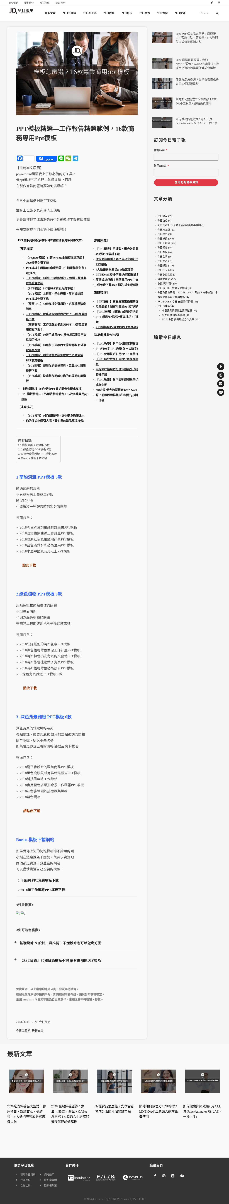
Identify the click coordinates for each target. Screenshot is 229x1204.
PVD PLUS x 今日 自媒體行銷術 (175, 301)
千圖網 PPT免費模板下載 (40, 880)
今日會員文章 (164, 274)
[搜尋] (217, 13)
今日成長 (109, 13)
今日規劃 (162, 265)
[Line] (220, 383)
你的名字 (159, 150)
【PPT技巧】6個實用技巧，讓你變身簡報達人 (55, 415)
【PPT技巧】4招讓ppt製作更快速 (117, 311)
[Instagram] (219, 2)
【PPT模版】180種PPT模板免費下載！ (51, 288)
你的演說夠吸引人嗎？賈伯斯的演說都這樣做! (55, 420)
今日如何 (162, 13)
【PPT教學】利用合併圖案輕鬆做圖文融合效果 (126, 343)
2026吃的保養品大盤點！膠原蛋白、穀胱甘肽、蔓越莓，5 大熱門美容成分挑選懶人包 (197, 37)
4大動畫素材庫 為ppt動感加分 (114, 269)
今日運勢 (162, 234)
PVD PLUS (139, 1199)
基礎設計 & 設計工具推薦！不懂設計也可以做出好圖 (60, 943)
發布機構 (90, 994)
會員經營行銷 (164, 283)
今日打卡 (127, 13)
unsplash (28, 999)
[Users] (220, 392)
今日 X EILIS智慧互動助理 (172, 288)
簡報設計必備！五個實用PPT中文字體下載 (123, 279)
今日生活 (162, 261)
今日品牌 (162, 256)
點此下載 (29, 565)
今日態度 (162, 247)
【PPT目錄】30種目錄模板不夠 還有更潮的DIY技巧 (60, 960)
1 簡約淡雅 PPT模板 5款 (35, 445)
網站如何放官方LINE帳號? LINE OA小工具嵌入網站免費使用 (158, 1111)
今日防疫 (162, 220)
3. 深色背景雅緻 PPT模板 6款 (39, 453)
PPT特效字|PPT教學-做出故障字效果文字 (122, 348)
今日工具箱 (69, 13)
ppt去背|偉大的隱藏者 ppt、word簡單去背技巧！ (127, 389)
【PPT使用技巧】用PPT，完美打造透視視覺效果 (127, 354)
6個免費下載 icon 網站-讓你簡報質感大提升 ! (124, 284)
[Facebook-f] (212, 2)
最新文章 (50, 13)
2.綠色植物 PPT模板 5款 (36, 449)
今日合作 (144, 13)
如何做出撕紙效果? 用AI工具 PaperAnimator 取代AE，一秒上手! (202, 1111)
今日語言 (162, 216)
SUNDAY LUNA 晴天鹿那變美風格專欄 (179, 225)
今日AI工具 (90, 13)
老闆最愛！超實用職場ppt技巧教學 (118, 306)
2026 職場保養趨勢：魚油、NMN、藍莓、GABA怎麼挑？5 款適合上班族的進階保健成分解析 (197, 63)
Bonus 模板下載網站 (34, 458)
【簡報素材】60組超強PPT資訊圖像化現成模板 (51, 388)
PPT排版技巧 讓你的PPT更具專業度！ (120, 327)
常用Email (160, 165)
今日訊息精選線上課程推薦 (177, 310)
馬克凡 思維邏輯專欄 (173, 315)
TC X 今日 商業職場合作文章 (178, 319)
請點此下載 (31, 811)
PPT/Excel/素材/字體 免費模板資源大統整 (122, 274)
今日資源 (180, 13)
